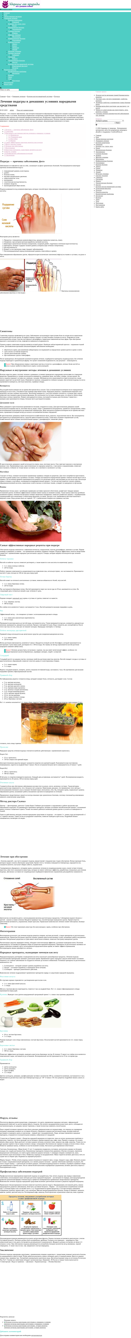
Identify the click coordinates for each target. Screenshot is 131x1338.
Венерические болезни (16, 27)
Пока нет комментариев (25, 110)
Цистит (15, 62)
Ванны (12, 140)
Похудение (16, 81)
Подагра (15, 68)
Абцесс (14, 44)
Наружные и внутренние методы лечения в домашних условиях (27, 133)
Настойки (13, 139)
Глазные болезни (14, 31)
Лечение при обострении (13, 146)
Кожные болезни (14, 42)
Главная (7, 13)
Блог (5, 15)
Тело (9, 79)
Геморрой (15, 22)
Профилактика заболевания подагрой (18, 153)
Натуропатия (8, 82)
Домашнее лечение (10, 18)
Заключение (9, 155)
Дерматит (15, 48)
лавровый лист (17, 598)
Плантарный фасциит (20, 66)
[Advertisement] (43, 1290)
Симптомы (8, 131)
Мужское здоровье (14, 51)
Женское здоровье (14, 35)
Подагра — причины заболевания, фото (18, 129)
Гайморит (15, 55)
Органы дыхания (14, 53)
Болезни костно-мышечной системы (20, 64)
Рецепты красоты (10, 70)
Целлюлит (16, 73)
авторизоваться (36, 1335)
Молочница (16, 37)
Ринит (14, 26)
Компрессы (13, 135)
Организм (11, 57)
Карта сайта (8, 84)
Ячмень (15, 33)
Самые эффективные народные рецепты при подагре (23, 142)
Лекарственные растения (13, 16)
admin (12, 110)
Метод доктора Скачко (12, 144)
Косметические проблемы (17, 71)
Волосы (11, 75)
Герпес (14, 46)
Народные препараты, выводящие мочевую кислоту (23, 150)
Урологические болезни (16, 60)
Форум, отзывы (10, 151)
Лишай (14, 49)
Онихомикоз (16, 40)
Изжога (15, 59)
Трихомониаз (16, 29)
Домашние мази (15, 137)
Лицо (10, 77)
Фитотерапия (9, 148)
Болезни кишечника (15, 20)
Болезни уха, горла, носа (16, 24)
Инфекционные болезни (16, 38)
